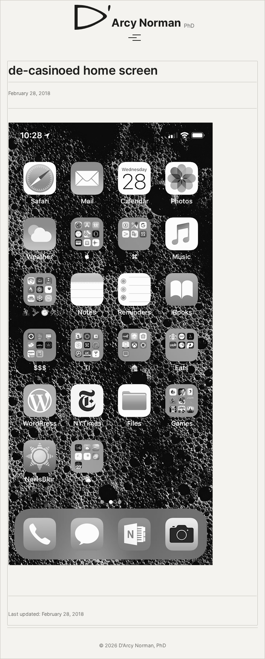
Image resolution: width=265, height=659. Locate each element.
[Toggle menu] (132, 37)
